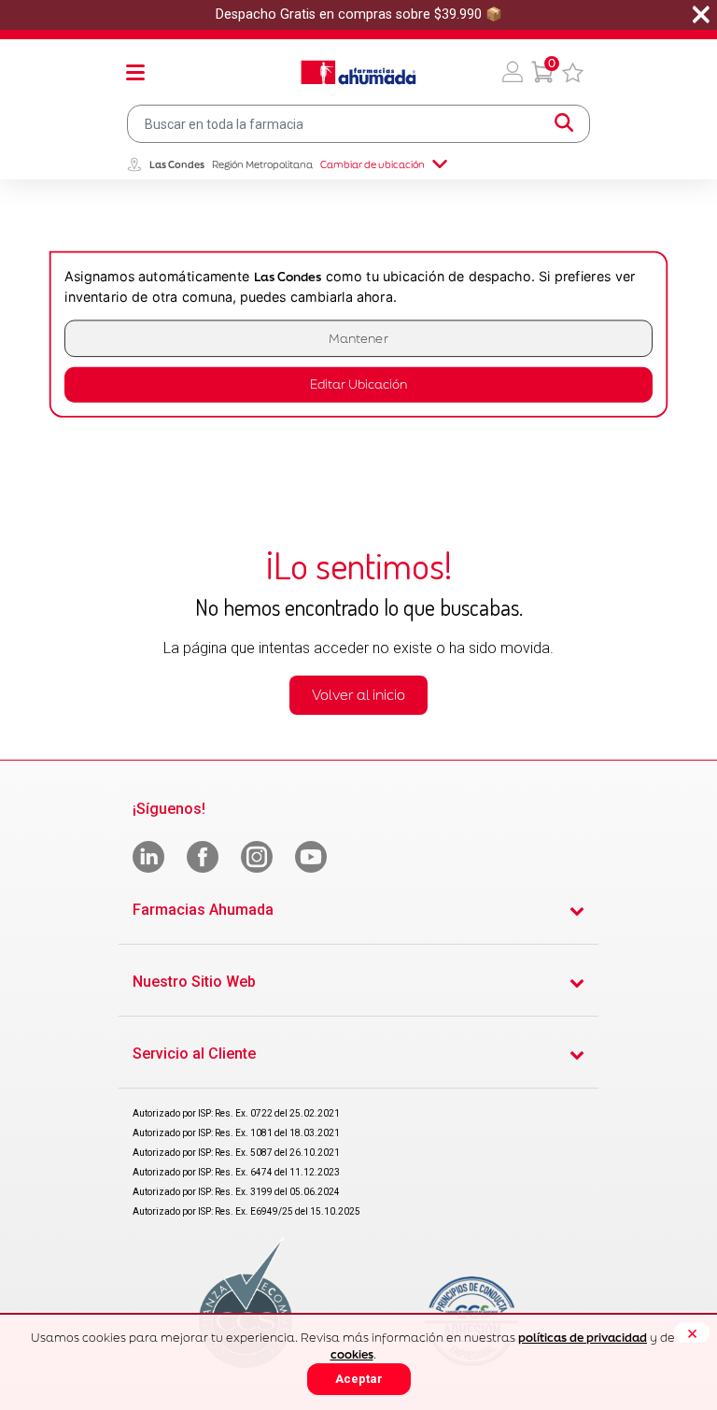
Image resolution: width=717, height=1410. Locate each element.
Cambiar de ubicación (372, 164)
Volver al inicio (358, 695)
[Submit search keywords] (564, 123)
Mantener (358, 339)
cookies (351, 1354)
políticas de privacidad (582, 1338)
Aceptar (359, 1379)
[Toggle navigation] (135, 72)
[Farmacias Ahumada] (358, 72)
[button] (512, 72)
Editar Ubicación (358, 384)
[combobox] (358, 124)
